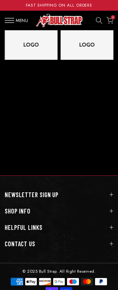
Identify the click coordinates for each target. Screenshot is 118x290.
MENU (22, 20)
